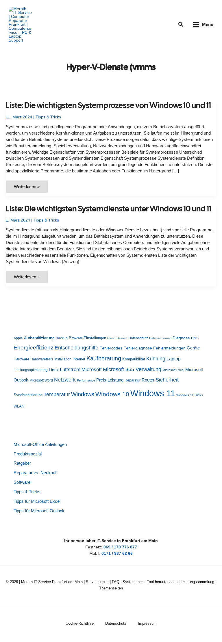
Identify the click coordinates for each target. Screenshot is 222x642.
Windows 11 (152, 393)
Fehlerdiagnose (137, 348)
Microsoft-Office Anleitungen (40, 444)
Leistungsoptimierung (31, 370)
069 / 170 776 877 (120, 547)
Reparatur (132, 380)
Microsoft (92, 369)
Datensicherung (160, 338)
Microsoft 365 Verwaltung (132, 369)
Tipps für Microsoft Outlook (39, 511)
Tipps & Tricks (48, 117)
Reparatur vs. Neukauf (35, 472)
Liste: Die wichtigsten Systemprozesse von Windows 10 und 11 (108, 105)
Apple (18, 338)
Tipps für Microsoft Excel (37, 501)
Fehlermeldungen (169, 348)
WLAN (19, 406)
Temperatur (57, 394)
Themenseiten (111, 588)
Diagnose (181, 338)
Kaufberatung (103, 358)
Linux (54, 370)
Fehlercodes (110, 348)
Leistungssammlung (197, 582)
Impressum (147, 623)
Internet (79, 359)
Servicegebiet (97, 582)
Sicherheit (167, 380)
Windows (82, 394)
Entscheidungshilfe (76, 348)
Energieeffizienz (33, 348)
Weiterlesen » (30, 188)
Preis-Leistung (109, 380)
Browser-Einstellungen (87, 338)
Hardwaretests (41, 359)
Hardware (21, 359)
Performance (86, 380)
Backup (62, 338)
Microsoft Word (41, 380)
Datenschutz (138, 338)
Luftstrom (70, 369)
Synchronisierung (28, 395)
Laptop (173, 358)
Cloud (111, 338)
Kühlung (155, 359)
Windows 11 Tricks (189, 395)
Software (22, 482)
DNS (195, 338)
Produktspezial (28, 454)
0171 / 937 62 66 (117, 553)
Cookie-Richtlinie (80, 623)
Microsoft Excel (173, 370)
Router (148, 379)
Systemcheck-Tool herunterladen (150, 582)
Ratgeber (22, 463)
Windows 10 (112, 394)
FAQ (115, 582)
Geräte (193, 347)
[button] (181, 24)
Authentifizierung (39, 338)
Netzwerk (65, 380)
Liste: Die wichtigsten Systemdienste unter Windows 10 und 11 (108, 209)
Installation (62, 359)
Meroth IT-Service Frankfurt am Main (52, 582)
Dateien (121, 338)
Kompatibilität (133, 359)
